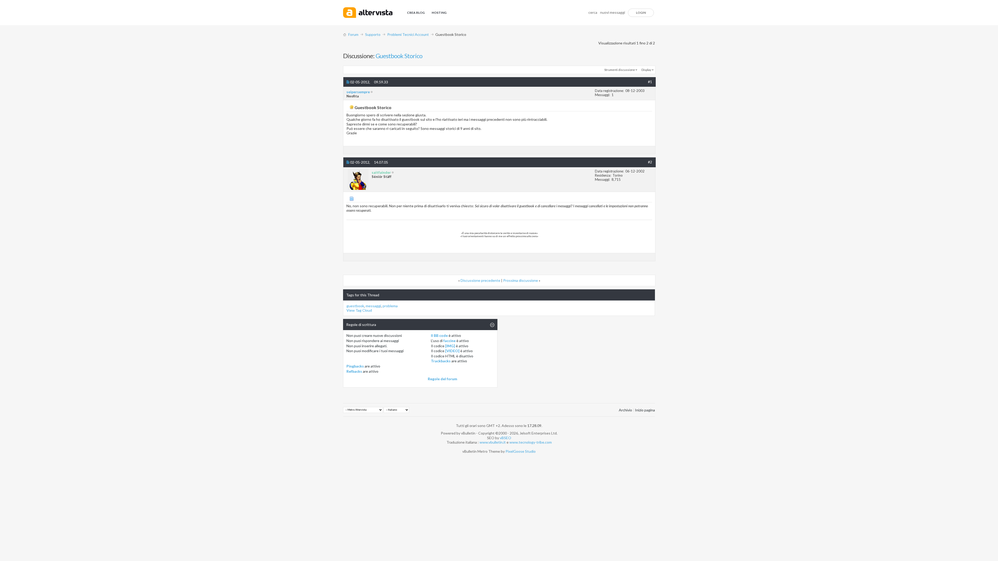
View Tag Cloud (359, 310)
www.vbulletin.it (493, 442)
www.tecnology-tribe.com (530, 442)
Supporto (372, 34)
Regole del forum (442, 379)
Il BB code (439, 335)
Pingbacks (355, 366)
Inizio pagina (645, 410)
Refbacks (354, 371)
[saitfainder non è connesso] (358, 179)
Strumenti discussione (619, 69)
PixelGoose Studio (520, 451)
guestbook (355, 306)
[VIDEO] (452, 351)
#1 (650, 81)
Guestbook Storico (399, 55)
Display (646, 69)
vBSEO (505, 438)
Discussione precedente (480, 280)
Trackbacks (441, 361)
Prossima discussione (520, 280)
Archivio (625, 410)
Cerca (592, 12)
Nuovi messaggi (612, 12)
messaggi (373, 306)
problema (390, 306)
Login (641, 13)
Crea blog (416, 13)
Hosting (439, 13)
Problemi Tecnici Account (408, 34)
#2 (650, 162)
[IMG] (450, 346)
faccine (449, 340)
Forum (353, 34)
